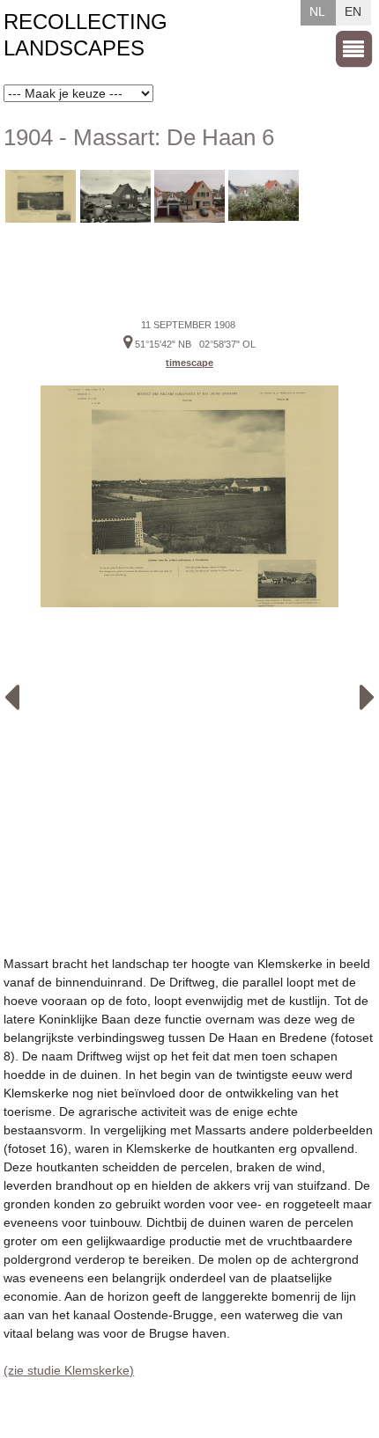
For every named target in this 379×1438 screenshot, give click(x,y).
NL (317, 11)
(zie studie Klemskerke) (69, 1370)
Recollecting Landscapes (85, 35)
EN (353, 11)
